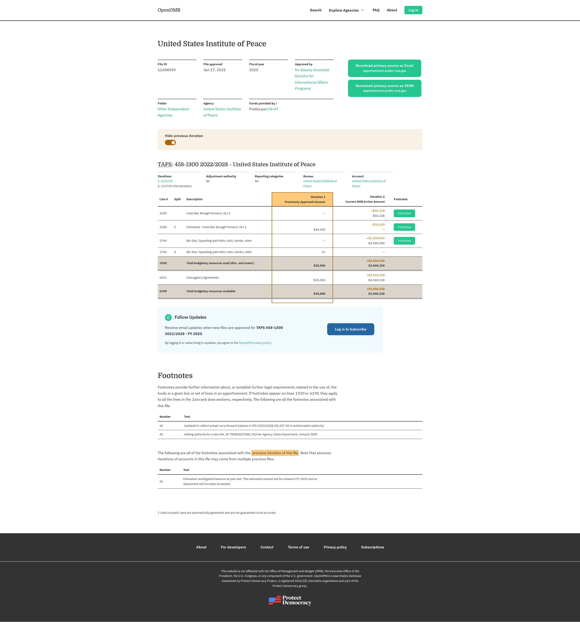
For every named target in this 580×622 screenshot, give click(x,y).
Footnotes (404, 213)
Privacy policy (335, 547)
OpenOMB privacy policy (255, 343)
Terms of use (298, 547)
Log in (413, 10)
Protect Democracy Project (259, 581)
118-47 (272, 109)
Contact (267, 547)
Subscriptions (372, 547)
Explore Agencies (344, 10)
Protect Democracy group (290, 586)
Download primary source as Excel (384, 68)
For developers (233, 547)
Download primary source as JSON (385, 88)
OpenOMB (169, 10)
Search (316, 10)
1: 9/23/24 (165, 181)
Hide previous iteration (184, 135)
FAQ (376, 10)
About (392, 10)
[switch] (170, 142)
